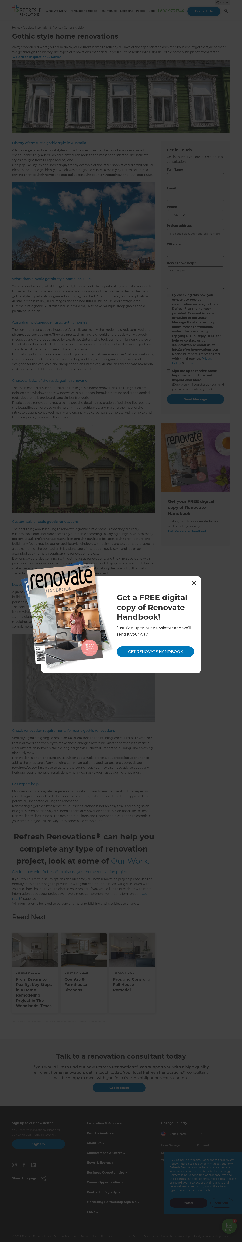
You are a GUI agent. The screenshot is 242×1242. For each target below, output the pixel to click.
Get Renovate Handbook (155, 651)
